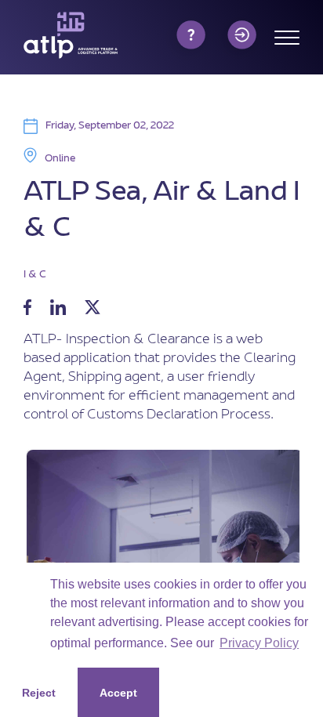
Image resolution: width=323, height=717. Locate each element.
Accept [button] (118, 692)
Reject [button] (39, 692)
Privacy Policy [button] (259, 643)
